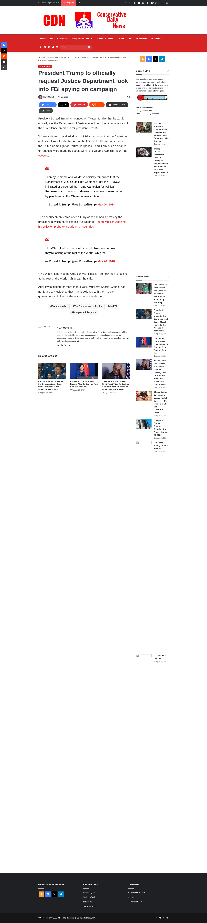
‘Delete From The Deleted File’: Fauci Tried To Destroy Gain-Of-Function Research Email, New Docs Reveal (121, 3)
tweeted (43, 155)
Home (43, 39)
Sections (61, 39)
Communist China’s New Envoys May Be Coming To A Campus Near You (84, 384)
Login (133, 897)
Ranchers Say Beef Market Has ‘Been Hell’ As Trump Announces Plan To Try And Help (161, 294)
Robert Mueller (59, 306)
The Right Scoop (90, 906)
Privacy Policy (136, 902)
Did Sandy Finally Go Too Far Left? (161, 446)
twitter (61, 341)
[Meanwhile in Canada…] (144, 759)
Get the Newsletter (106, 39)
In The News (66, 57)
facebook (69, 341)
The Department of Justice (88, 306)
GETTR (80, 341)
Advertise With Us (138, 892)
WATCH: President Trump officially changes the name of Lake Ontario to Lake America (161, 132)
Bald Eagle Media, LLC (86, 918)
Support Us (141, 39)
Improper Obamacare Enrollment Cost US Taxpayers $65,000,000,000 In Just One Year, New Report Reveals (161, 161)
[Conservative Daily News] (86, 20)
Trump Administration (81, 39)
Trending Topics (53, 57)
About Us (155, 39)
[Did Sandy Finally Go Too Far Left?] (144, 546)
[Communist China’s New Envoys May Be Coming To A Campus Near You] (84, 371)
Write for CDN (125, 39)
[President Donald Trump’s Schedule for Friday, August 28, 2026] (144, 424)
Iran (51, 39)
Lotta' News (88, 902)
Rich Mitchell (48, 97)
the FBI (113, 306)
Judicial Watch (89, 897)
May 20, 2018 (106, 204)
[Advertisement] (152, 226)
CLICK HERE (151, 85)
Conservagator (89, 892)
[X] (65, 345)
